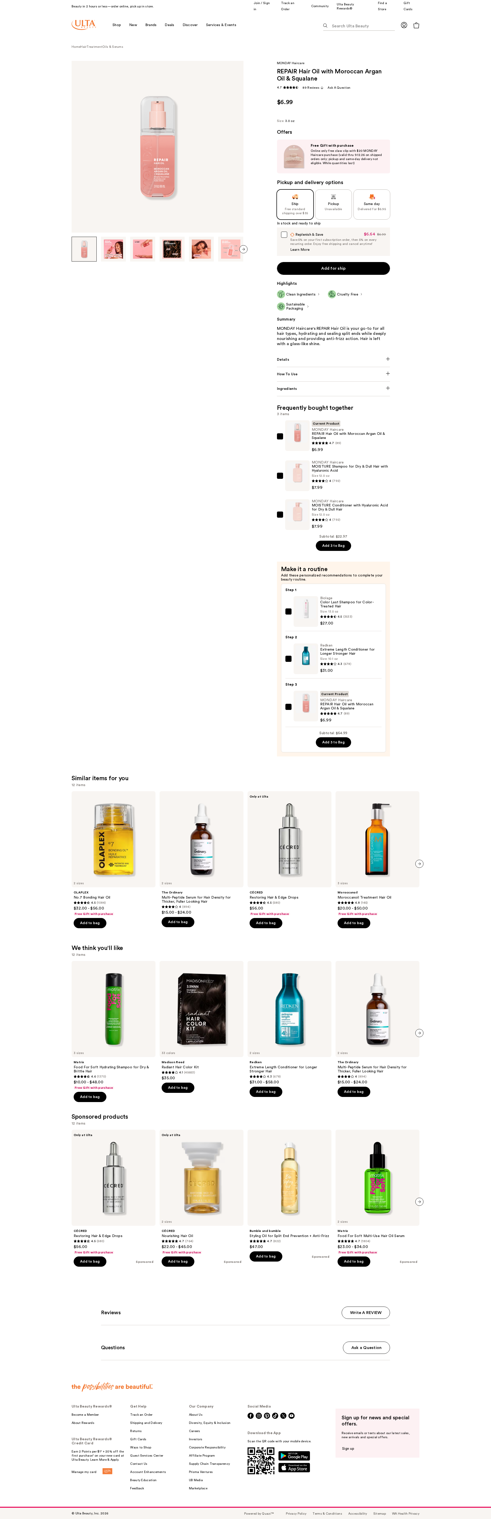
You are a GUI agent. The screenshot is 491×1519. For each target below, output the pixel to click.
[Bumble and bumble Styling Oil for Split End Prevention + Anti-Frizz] (289, 1189)
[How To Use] (333, 374)
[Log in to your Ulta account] (404, 25)
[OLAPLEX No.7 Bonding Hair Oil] (113, 853)
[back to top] (475, 1503)
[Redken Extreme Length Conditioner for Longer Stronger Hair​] (289, 1023)
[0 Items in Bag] (416, 25)
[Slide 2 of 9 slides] (113, 249)
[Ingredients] (333, 389)
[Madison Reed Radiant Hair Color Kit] (201, 1021)
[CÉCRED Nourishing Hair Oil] (201, 1192)
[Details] (333, 360)
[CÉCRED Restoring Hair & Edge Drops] (289, 853)
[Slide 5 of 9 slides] (201, 249)
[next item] (243, 249)
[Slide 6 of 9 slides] (230, 249)
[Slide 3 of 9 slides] (142, 249)
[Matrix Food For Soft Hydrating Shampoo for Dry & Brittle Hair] (113, 1025)
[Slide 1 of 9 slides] (84, 249)
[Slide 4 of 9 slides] (172, 249)
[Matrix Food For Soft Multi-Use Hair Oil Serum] (377, 1192)
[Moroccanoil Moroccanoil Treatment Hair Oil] (377, 853)
